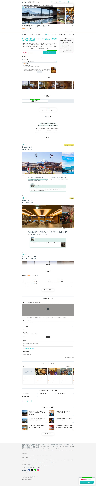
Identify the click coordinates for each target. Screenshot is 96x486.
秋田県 (34, 458)
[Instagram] (38, 470)
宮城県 (37, 458)
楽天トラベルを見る (49, 52)
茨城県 (54, 458)
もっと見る (54, 61)
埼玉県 (61, 458)
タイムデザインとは (25, 467)
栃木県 (47, 458)
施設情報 (26, 326)
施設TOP (25, 34)
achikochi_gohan (38, 185)
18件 (37, 275)
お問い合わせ (64, 472)
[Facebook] (28, 470)
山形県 (40, 458)
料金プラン (39, 34)
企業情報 (33, 472)
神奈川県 (68, 458)
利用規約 (37, 472)
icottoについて (24, 472)
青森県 (27, 458)
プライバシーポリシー (38, 467)
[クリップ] (46, 415)
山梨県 (72, 458)
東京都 (64, 458)
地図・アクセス (63, 34)
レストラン (72, 34)
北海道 (23, 458)
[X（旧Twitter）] (32, 470)
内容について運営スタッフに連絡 (69, 357)
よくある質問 (49, 472)
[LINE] (35, 470)
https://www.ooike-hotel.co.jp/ (28, 348)
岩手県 (30, 458)
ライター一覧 (29, 472)
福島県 (44, 458)
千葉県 (57, 458)
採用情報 (60, 472)
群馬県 (51, 458)
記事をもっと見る (48, 433)
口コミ (55, 34)
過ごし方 (47, 34)
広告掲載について (55, 472)
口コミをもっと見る (48, 289)
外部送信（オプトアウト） (43, 472)
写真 (32, 34)
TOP (22, 5)
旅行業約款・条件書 (31, 467)
